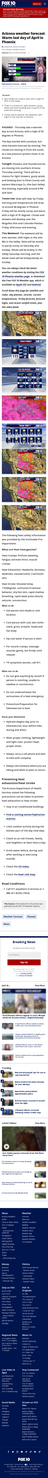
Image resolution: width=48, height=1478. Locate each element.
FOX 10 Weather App (10, 1391)
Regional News (9, 1335)
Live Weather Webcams (7, 1380)
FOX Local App (7, 1389)
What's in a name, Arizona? (29, 1328)
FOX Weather (27, 1242)
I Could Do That (28, 1311)
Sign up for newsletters (26, 1380)
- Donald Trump (28, 1281)
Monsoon (25, 1219)
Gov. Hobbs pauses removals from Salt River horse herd (23, 1154)
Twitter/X (5, 1417)
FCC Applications (28, 1350)
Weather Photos (28, 1236)
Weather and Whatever (27, 1323)
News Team (26, 1355)
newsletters (39, 1452)
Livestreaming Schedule (7, 1385)
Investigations (7, 1307)
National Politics (28, 1279)
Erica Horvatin (20, 47)
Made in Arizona (8, 1310)
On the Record (27, 1313)
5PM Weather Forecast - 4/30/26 (14, 84)
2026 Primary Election (30, 1267)
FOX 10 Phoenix (7, 50)
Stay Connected (30, 1369)
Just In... (6, 985)
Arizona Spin (6, 1291)
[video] (24, 1138)
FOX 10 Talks (27, 1302)
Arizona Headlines (8, 1216)
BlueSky (5, 1423)
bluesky (31, 1452)
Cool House (6, 1301)
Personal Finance (8, 1278)
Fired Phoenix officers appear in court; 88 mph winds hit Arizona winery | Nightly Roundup (24, 1016)
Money (5, 1264)
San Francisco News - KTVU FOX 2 (10, 1344)
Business (5, 1267)
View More (40, 985)
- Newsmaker (27, 1276)
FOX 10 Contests (28, 1373)
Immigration (6, 1235)
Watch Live (37, 4)
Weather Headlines (29, 1222)
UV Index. (23, 866)
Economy (5, 1270)
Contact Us (26, 1344)
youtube (22, 1452)
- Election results (28, 1270)
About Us (27, 1335)
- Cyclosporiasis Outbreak (8, 1232)
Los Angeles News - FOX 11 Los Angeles (9, 1339)
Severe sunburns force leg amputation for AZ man (29, 1056)
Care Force (6, 1294)
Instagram (6, 1411)
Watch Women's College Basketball (29, 1433)
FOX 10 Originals (26, 1289)
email (35, 1452)
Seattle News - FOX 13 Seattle (9, 1349)
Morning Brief (7, 1241)
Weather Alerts (27, 1231)
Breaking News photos (28, 1390)
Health (4, 1228)
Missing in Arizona (8, 1313)
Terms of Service (25, 975)
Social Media (8, 1402)
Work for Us (26, 1364)
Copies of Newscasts (30, 1347)
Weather (26, 1213)
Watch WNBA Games (30, 1437)
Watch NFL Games (29, 1408)
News (6, 924)
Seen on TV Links (8, 1250)
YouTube (5, 1406)
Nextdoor (5, 1425)
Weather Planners (29, 1228)
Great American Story (30, 1308)
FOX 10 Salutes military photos (28, 1385)
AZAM (4, 1219)
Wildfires (25, 1225)
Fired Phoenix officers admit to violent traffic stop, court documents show (29, 1025)
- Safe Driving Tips (9, 1258)
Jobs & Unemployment (8, 1274)
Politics (26, 1264)
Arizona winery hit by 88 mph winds (15, 1193)
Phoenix (31, 916)
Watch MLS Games (29, 1439)
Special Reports (8, 1320)
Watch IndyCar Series (30, 1424)
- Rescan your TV (28, 1361)
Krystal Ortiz (8, 47)
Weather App (27, 1233)
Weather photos (28, 1396)
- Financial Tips (7, 1281)
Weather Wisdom (28, 1239)
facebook (8, 1452)
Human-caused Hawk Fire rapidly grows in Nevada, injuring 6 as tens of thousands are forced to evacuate (30, 1036)
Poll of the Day (7, 1247)
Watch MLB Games (29, 1416)
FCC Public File (27, 1352)
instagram (17, 1452)
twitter (13, 1452)
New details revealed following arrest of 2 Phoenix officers (17, 1183)
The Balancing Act (29, 1296)
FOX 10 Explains (8, 1225)
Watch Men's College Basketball (30, 1428)
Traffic (4, 1255)
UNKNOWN (26, 1319)
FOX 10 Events (27, 1376)
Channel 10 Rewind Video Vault (9, 1297)
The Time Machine (29, 1316)
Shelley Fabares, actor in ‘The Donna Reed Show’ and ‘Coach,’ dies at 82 (28, 1046)
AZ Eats (25, 1294)
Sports (4, 1252)
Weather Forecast (19, 50)
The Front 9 (26, 1305)
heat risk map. (27, 874)
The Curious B (27, 1299)
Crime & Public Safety (10, 1222)
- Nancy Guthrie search (8, 1316)
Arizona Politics (28, 1273)
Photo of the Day (28, 1393)
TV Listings (26, 1358)
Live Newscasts (8, 1376)
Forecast (25, 1216)
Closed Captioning (29, 1341)
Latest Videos (9, 1123)
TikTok (4, 1408)
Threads (5, 1420)
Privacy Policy (26, 973)
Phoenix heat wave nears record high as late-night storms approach (17, 1173)
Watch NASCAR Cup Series (29, 1420)
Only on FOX (8, 1287)
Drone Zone (6, 1304)
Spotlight (5, 1323)
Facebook (5, 1414)
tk (26, 1452)
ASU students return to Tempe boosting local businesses (16, 1162)
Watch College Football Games (28, 1412)
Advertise (25, 1338)
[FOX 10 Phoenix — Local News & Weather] (8, 4)
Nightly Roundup (8, 1244)
